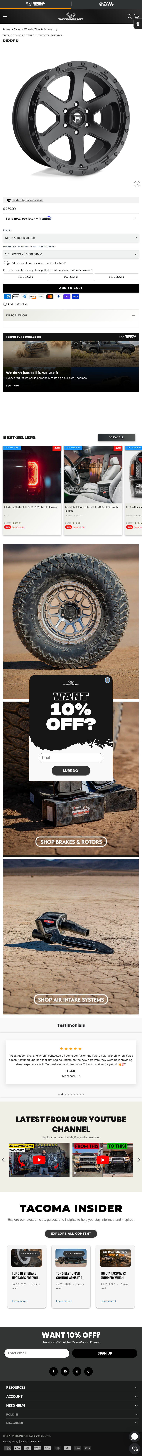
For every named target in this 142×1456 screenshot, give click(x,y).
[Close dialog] (107, 680)
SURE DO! (71, 770)
